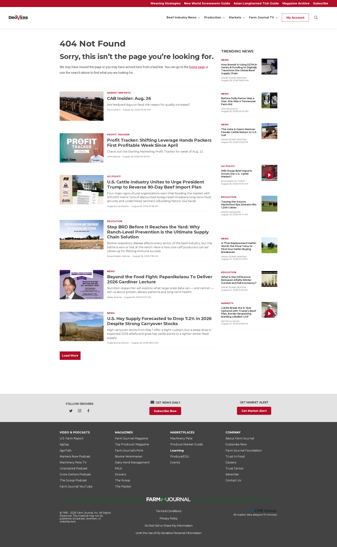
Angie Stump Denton (118, 206)
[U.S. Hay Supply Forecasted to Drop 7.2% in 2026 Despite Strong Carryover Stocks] (82, 326)
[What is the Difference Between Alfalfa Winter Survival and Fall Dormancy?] (269, 279)
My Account (295, 17)
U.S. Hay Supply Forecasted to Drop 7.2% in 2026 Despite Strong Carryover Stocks (159, 321)
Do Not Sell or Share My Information (169, 525)
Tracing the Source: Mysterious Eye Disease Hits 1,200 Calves (238, 204)
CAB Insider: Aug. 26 (129, 98)
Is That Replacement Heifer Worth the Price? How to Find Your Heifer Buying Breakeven (238, 247)
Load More (70, 355)
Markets (235, 17)
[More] (199, 17)
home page (197, 67)
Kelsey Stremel (114, 297)
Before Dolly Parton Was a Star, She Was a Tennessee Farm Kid (238, 101)
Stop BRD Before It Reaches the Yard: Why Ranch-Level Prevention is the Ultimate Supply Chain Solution (158, 232)
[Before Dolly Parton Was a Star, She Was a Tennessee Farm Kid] (269, 100)
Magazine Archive (296, 3)
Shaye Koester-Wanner (118, 256)
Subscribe (320, 3)
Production (212, 17)
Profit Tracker (118, 134)
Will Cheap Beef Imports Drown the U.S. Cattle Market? (236, 173)
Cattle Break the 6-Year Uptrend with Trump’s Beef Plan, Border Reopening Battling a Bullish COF (238, 312)
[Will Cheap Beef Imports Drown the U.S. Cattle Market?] (269, 173)
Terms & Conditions (168, 511)
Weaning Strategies (165, 3)
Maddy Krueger (231, 212)
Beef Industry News (181, 17)
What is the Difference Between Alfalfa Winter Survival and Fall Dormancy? (238, 280)
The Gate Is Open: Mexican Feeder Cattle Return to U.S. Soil (239, 132)
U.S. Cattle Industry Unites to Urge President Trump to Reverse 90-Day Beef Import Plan (155, 184)
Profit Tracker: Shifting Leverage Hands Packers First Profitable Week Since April (159, 143)
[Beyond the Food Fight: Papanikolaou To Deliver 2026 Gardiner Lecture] (82, 284)
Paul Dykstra (113, 109)
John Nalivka (113, 156)
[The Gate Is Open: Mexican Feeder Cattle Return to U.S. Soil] (269, 131)
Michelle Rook (230, 321)
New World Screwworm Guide (207, 3)
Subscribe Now (165, 411)
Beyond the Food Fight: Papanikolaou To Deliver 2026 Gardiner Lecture (159, 279)
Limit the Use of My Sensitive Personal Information (168, 533)
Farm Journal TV (261, 17)
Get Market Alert (254, 411)
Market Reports (119, 92)
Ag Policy (114, 176)
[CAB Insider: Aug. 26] (82, 106)
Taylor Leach (229, 108)
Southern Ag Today (233, 181)
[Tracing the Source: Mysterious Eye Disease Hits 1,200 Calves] (269, 204)
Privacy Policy (169, 518)
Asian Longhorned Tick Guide (256, 3)
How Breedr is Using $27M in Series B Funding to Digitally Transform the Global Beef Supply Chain (239, 69)
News (111, 271)
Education (114, 221)
